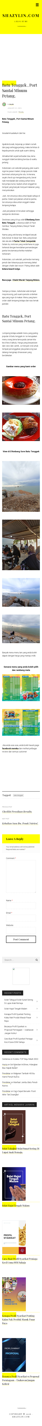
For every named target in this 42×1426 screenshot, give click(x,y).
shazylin (11, 104)
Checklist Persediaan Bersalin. (17, 811)
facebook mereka (10, 748)
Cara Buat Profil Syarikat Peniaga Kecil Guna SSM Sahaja (18, 1040)
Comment (11, 858)
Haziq (4, 1064)
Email (9, 913)
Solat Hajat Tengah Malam (15, 1008)
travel (21, 112)
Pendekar (6, 1073)
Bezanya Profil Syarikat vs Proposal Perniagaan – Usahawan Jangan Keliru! (18, 1029)
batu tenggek (18, 795)
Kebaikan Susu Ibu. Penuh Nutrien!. (20, 823)
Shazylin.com (21, 15)
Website (9, 925)
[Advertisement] (21, 56)
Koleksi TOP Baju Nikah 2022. (26, 1059)
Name (9, 900)
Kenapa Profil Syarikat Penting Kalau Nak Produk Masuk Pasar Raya (17, 1017)
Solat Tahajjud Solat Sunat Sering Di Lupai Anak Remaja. (18, 1001)
